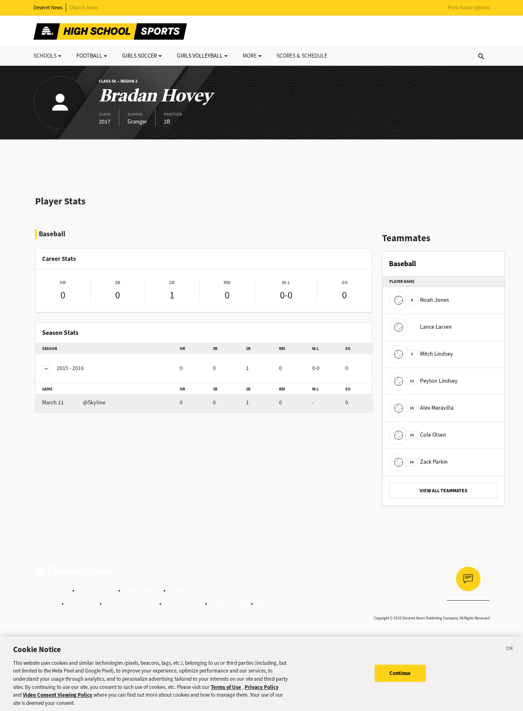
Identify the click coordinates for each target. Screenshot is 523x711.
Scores (302, 56)
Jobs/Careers (183, 603)
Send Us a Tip (229, 603)
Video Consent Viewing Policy (57, 694)
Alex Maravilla (432, 408)
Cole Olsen (428, 435)
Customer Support (130, 603)
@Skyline (73, 402)
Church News (83, 7)
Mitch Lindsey (432, 354)
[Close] (510, 650)
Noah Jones (430, 300)
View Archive (273, 603)
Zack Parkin (429, 462)
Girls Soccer (139, 56)
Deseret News (48, 7)
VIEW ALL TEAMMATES (443, 490)
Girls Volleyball (200, 56)
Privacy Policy (96, 590)
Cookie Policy (141, 590)
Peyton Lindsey (434, 381)
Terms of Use (51, 590)
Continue (400, 673)
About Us (46, 603)
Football (89, 56)
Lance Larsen (436, 327)
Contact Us (81, 603)
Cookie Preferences (195, 590)
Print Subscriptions (468, 7)
